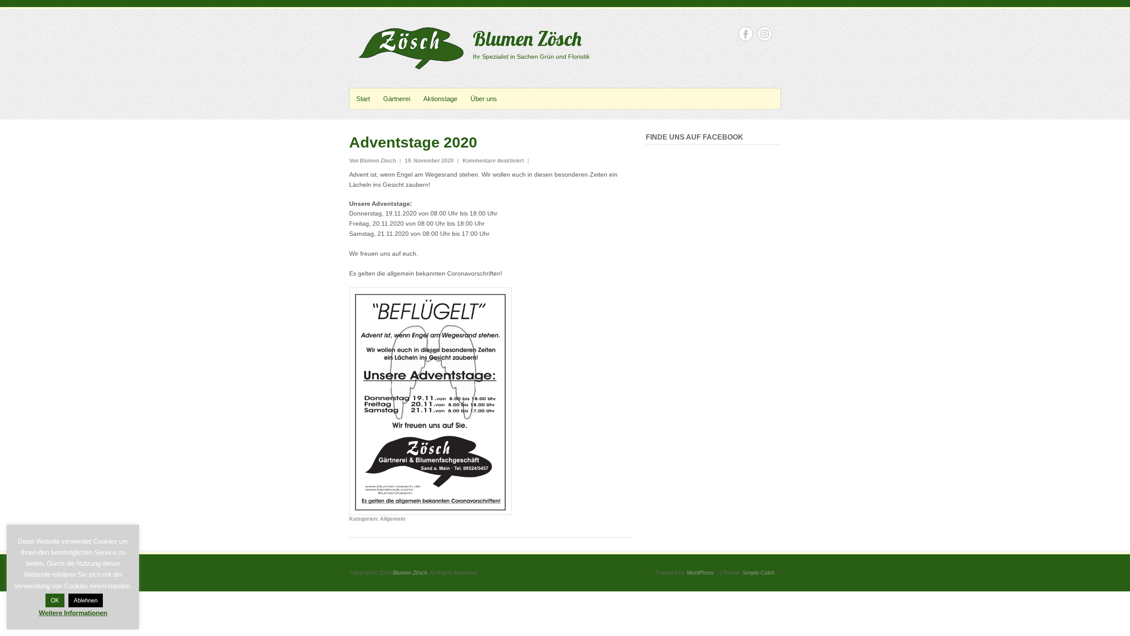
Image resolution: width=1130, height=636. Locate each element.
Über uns (484, 98)
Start (363, 98)
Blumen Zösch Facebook (745, 33)
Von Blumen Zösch (372, 161)
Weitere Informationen (73, 613)
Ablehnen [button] (86, 600)
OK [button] (55, 600)
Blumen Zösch (527, 38)
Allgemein (392, 519)
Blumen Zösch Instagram (764, 33)
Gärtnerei (396, 98)
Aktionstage (440, 98)
